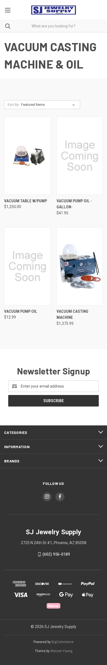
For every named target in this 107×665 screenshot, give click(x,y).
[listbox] (49, 105)
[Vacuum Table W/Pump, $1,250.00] (27, 156)
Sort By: (13, 105)
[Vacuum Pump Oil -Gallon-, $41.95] (80, 156)
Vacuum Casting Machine (72, 314)
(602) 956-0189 (56, 554)
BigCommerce (63, 642)
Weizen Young (61, 651)
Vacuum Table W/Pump (25, 200)
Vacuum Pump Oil (20, 311)
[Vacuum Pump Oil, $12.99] (27, 266)
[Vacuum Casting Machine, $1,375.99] (80, 266)
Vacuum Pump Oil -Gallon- (74, 204)
